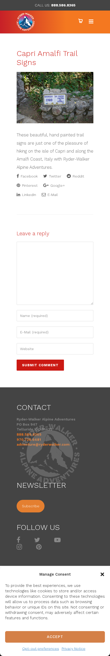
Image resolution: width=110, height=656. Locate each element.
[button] (102, 574)
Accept (55, 636)
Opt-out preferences (40, 648)
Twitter (54, 176)
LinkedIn (28, 195)
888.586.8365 (63, 5)
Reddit (78, 176)
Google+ (57, 185)
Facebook (29, 176)
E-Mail (52, 195)
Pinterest (29, 185)
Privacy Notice (73, 648)
